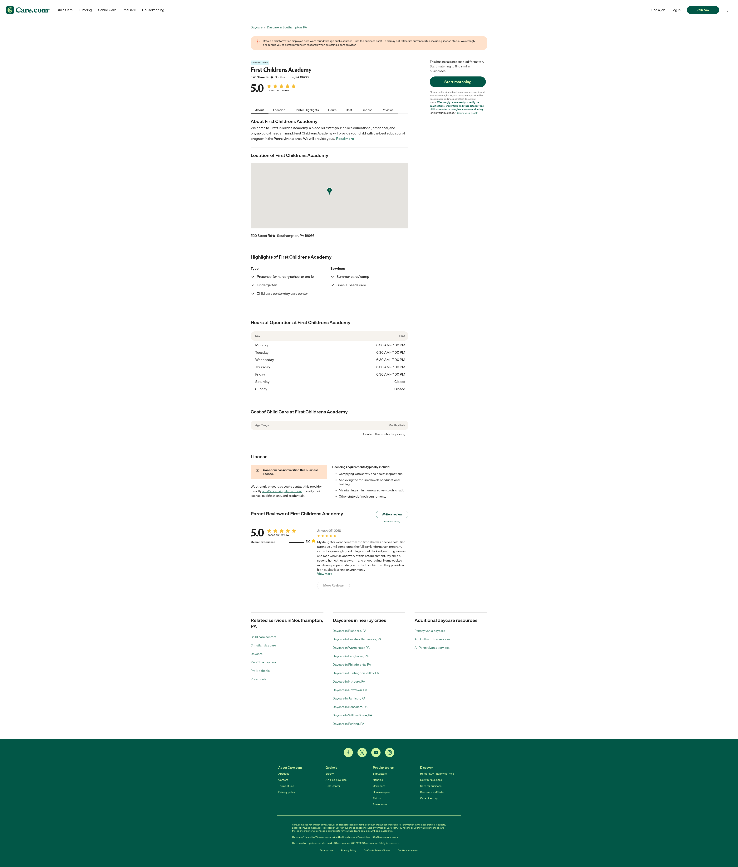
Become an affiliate (432, 792)
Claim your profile (467, 112)
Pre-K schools (260, 671)
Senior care (380, 804)
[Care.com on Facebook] (348, 752)
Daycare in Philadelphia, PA (352, 664)
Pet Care (129, 10)
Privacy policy (286, 792)
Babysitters (380, 773)
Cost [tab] (349, 110)
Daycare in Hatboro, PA (349, 681)
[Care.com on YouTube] (376, 752)
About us (283, 773)
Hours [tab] (332, 110)
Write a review (392, 514)
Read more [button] (345, 139)
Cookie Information (408, 850)
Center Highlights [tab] (306, 110)
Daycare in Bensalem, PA (350, 707)
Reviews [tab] (387, 110)
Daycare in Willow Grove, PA (352, 715)
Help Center (333, 786)
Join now (703, 10)
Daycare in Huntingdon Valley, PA (356, 673)
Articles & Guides (336, 780)
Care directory (429, 798)
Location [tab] (279, 110)
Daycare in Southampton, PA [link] (287, 27)
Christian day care (263, 645)
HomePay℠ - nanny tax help (437, 773)
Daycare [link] (257, 27)
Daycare (257, 654)
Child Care (65, 10)
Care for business (430, 786)
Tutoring (85, 10)
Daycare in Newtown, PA (350, 690)
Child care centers (263, 637)
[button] (676, 10)
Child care (379, 786)
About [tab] (259, 110)
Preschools (258, 679)
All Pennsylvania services (432, 648)
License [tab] (367, 110)
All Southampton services (432, 639)
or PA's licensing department (282, 491)
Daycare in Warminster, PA (351, 648)
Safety (330, 773)
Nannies (378, 780)
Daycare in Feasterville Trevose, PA (357, 639)
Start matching (457, 82)
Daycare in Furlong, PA (348, 724)
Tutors (377, 798)
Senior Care (107, 10)
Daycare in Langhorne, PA (351, 656)
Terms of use (286, 786)
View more (324, 574)
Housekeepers (381, 792)
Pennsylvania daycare (430, 631)
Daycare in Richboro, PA (349, 631)
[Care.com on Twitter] (362, 752)
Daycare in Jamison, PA (349, 698)
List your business (431, 780)
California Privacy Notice (377, 850)
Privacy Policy (348, 850)
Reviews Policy (392, 521)
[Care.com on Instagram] (389, 752)
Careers (283, 780)
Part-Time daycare (263, 662)
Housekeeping (153, 10)
